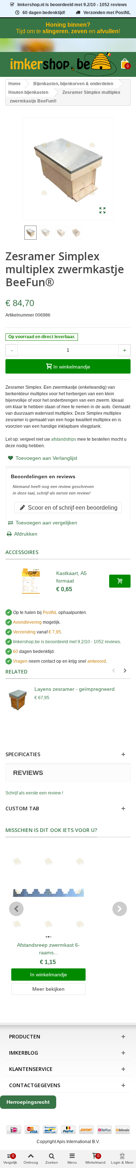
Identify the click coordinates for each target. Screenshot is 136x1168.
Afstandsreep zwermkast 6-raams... (48, 948)
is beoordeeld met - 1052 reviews (72, 4)
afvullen (108, 31)
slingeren (55, 31)
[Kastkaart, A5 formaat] (30, 581)
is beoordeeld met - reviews (66, 641)
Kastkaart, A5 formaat (71, 577)
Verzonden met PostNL (107, 12)
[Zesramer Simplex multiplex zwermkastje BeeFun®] (102, 211)
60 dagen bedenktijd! (43, 12)
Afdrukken (25, 534)
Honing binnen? (68, 25)
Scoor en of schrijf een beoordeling (72, 507)
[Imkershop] (63, 64)
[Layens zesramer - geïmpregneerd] (18, 699)
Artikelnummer (19, 315)
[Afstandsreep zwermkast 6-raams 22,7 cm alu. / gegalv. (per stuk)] (48, 893)
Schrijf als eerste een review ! (34, 793)
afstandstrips (63, 439)
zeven (79, 31)
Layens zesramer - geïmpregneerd (74, 689)
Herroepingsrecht (28, 1102)
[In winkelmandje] (120, 581)
